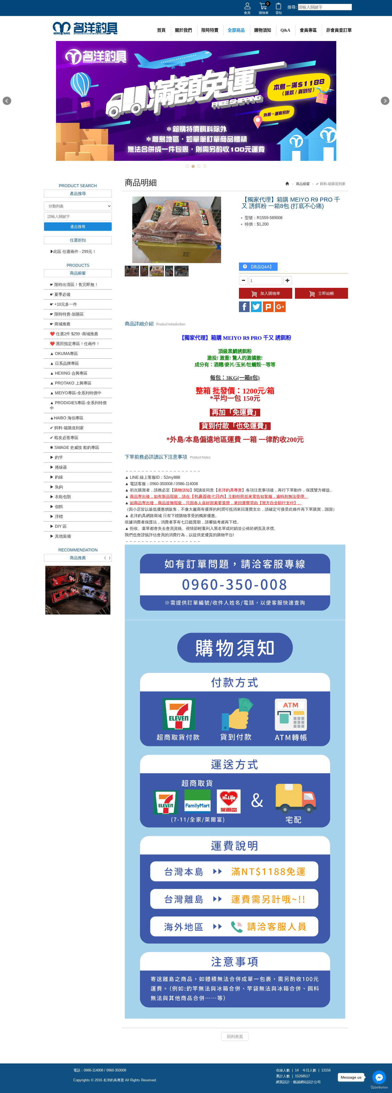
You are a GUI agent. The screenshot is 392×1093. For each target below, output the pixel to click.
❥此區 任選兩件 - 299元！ (73, 251)
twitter (256, 306)
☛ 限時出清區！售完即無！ (74, 284)
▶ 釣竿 (56, 457)
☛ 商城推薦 (60, 324)
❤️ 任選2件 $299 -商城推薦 (74, 333)
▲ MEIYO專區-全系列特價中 (75, 393)
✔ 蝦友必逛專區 (64, 437)
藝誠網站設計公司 (307, 1082)
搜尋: (292, 7)
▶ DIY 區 (58, 526)
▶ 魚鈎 (56, 487)
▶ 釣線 (56, 477)
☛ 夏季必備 (60, 294)
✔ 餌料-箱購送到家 (67, 427)
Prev (7, 101)
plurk (268, 306)
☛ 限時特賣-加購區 (67, 314)
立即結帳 (326, 293)
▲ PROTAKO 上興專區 (70, 383)
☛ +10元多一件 (63, 304)
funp (280, 306)
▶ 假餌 (56, 506)
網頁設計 (283, 1082)
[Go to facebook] (379, 1077)
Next (385, 101)
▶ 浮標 (56, 516)
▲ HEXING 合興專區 (68, 373)
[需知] (278, 7)
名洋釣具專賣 (85, 28)
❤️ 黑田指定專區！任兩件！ (75, 343)
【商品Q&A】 (260, 266)
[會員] (247, 7)
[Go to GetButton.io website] (379, 1087)
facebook (244, 306)
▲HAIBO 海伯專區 (66, 418)
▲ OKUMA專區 (64, 353)
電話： (78, 1070)
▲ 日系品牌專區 (64, 363)
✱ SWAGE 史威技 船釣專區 (74, 447)
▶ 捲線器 (58, 467)
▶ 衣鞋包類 (60, 496)
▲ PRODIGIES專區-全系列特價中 (78, 405)
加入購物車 (270, 293)
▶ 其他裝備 (60, 536)
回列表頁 (235, 1036)
